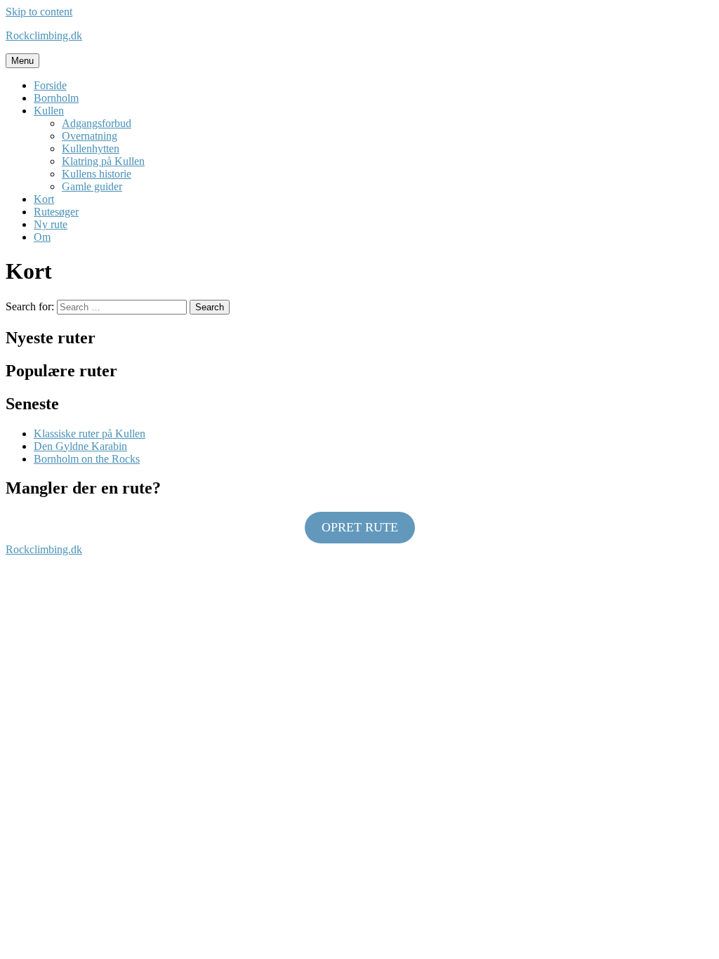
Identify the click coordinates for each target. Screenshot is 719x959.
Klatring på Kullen (103, 161)
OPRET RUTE (360, 527)
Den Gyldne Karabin (80, 446)
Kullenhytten (90, 148)
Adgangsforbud (96, 123)
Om (42, 237)
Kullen (49, 111)
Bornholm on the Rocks (87, 459)
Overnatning (89, 136)
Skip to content (39, 12)
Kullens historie (96, 174)
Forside (50, 85)
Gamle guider (92, 186)
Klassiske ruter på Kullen (89, 433)
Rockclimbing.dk (44, 35)
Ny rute (50, 224)
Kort (44, 199)
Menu (22, 60)
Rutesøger (56, 212)
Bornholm (56, 98)
